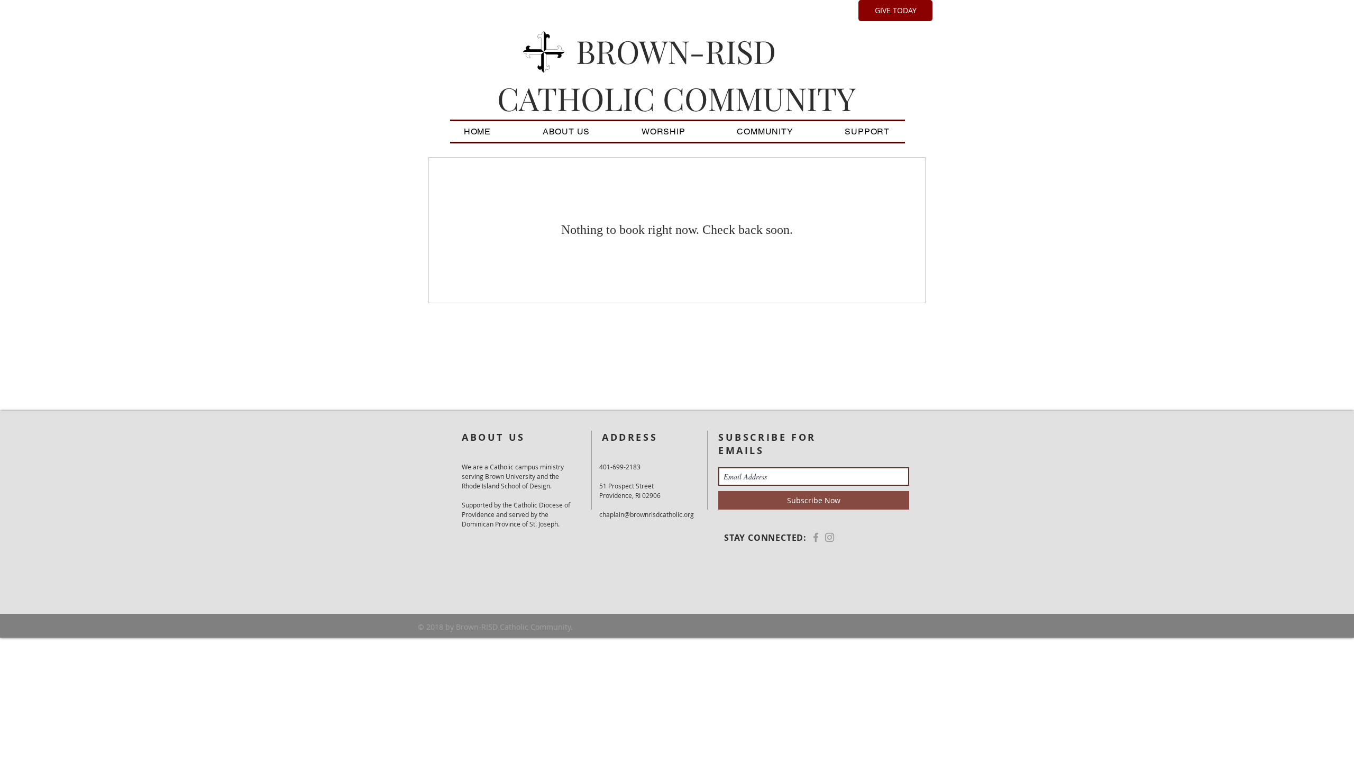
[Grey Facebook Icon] (816, 537)
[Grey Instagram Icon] (830, 537)
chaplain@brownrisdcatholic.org (646, 514)
